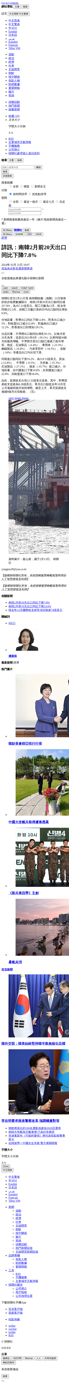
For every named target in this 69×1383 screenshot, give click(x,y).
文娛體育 (14, 69)
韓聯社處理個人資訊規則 (24, 153)
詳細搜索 (7, 175)
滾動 (11, 54)
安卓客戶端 (15, 1309)
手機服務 (14, 145)
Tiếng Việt (14, 1200)
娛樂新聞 (14, 109)
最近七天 (48, 201)
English (12, 1184)
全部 (16, 186)
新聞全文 (40, 186)
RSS (11, 138)
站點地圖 (14, 1319)
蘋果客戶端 (15, 1312)
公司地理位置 (24, 1295)
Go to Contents (9, 2)
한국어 (12, 1180)
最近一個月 (31, 201)
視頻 (11, 95)
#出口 (12, 623)
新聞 (11, 1207)
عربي (11, 1191)
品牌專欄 (14, 1255)
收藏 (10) (13, 116)
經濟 (11, 61)
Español (13, 1194)
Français (13, 1197)
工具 (11, 1270)
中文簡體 (7, 1170)
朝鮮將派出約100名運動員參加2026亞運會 (34, 1128)
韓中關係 (14, 76)
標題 (26, 186)
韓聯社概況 (15, 1284)
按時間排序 (20, 194)
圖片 (11, 91)
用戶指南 (21, 1292)
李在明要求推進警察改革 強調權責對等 (30, 1121)
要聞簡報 (14, 87)
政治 (11, 58)
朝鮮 (11, 73)
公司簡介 (14, 149)
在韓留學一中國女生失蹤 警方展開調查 (32, 1143)
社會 (11, 65)
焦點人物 (14, 80)
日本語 (12, 1187)
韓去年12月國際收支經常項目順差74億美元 (35, 610)
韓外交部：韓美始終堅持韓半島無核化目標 (33, 1043)
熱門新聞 (14, 105)
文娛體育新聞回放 (27, 1251)
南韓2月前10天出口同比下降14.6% (29, 606)
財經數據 (14, 84)
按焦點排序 (39, 194)
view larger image (18, 398)
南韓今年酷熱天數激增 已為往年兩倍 (31, 1131)
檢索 (5, 171)
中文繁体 (14, 1176)
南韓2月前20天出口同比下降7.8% (29, 602)
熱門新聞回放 (24, 1248)
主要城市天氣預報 (19, 142)
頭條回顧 (14, 101)
